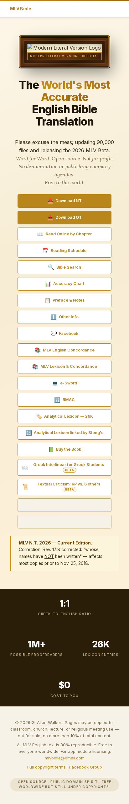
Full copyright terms (46, 766)
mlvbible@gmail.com (65, 757)
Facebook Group (85, 766)
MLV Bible (20, 8)
